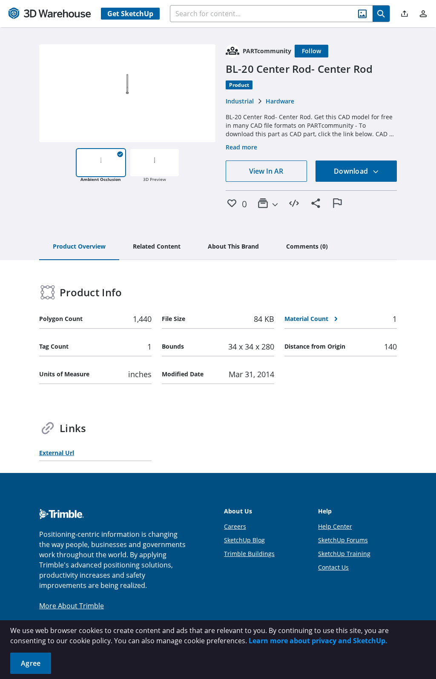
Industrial (240, 101)
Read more (241, 147)
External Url (56, 453)
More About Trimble (71, 605)
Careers (235, 526)
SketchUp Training (344, 554)
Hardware (280, 101)
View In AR (266, 171)
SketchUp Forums (343, 540)
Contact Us (333, 567)
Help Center (335, 526)
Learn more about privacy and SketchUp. (318, 640)
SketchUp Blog (244, 540)
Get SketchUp (130, 13)
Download (352, 171)
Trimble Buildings (249, 554)
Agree (30, 663)
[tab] (79, 247)
